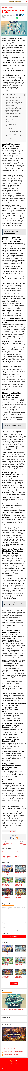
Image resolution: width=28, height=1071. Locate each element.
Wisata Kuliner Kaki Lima (21, 843)
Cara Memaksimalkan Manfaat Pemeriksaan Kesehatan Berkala (13, 117)
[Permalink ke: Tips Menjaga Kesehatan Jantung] (7, 880)
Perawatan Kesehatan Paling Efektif (19, 873)
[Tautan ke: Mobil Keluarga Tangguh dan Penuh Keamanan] (14, 1001)
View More (14, 983)
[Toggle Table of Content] (22, 95)
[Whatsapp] (17, 18)
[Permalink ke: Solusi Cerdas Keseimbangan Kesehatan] (7, 868)
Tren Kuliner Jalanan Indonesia (11, 1048)
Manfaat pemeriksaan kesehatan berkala (12, 48)
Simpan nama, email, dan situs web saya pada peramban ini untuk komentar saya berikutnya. (13, 932)
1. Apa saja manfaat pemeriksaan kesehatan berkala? (16, 123)
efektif (19, 260)
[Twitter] (14, 838)
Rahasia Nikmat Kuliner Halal (11, 1054)
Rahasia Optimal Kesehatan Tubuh (19, 885)
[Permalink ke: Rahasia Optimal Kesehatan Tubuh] (20, 880)
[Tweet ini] (20, 15)
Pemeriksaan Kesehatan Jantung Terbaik (7, 852)
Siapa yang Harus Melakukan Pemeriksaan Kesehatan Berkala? (13, 110)
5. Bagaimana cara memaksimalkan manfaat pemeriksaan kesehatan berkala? (16, 137)
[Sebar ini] (17, 15)
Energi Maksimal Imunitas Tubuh (18, 896)
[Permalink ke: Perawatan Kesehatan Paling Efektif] (20, 868)
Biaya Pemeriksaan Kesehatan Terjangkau (7, 857)
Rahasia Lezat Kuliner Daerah (11, 1046)
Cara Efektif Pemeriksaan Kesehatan (20, 857)
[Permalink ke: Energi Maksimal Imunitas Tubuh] (20, 891)
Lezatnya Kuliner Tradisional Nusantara (13, 1051)
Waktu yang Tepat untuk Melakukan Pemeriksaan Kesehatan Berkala (14, 114)
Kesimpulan (9, 140)
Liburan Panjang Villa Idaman (7, 843)
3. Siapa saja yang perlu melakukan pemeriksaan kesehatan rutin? (16, 130)
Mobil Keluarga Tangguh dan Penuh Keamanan (12, 1010)
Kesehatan (4, 17)
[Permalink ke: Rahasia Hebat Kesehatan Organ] (7, 891)
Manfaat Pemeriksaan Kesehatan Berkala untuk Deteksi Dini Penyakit (14, 101)
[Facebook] (11, 838)
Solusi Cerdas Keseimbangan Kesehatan (5, 873)
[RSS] (17, 838)
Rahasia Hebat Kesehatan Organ (6, 896)
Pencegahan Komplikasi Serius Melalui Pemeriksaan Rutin (14, 104)
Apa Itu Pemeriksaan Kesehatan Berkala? (12, 98)
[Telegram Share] (22, 15)
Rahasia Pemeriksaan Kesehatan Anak (19, 852)
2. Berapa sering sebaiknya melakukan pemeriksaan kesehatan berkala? (16, 127)
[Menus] (2, 1)
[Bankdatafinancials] (14, 1)
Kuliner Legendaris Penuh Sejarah (12, 1043)
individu (21, 582)
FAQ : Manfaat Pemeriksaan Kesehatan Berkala (15, 120)
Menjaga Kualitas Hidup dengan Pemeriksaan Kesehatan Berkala (13, 107)
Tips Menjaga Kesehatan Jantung (6, 885)
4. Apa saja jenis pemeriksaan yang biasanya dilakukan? (16, 133)
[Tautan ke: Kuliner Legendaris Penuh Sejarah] (14, 1034)
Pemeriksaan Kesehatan (9, 831)
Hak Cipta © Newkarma (6, 1069)
